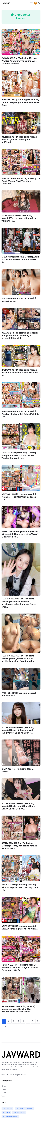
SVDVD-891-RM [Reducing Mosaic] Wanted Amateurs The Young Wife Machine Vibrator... (19, 61)
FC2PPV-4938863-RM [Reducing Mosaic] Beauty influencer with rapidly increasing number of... (18, 730)
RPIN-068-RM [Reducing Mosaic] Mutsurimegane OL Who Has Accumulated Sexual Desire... (18, 1009)
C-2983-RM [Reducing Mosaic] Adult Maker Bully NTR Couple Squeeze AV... (20, 259)
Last (5, 1026)
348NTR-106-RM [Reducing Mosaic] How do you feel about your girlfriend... (20, 139)
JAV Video (6, 1112)
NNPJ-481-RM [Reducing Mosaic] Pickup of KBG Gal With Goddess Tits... (19, 497)
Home (4, 1086)
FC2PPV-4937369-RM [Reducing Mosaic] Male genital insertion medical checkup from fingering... (19, 658)
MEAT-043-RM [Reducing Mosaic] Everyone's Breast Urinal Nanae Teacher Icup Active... (19, 455)
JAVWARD (10, 1075)
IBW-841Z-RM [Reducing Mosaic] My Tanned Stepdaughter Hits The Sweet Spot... (21, 102)
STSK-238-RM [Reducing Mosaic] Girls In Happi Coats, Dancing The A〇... (20, 887)
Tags (3, 1096)
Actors (4, 1089)
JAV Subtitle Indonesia (10, 1116)
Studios (4, 1092)
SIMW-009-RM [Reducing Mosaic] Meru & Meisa (19, 299)
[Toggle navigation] (31, 3)
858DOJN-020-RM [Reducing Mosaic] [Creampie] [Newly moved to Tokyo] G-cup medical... (21, 534)
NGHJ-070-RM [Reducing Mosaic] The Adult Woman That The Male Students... (21, 181)
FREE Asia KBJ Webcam (24, 1108)
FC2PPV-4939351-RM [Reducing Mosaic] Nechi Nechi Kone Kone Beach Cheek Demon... (18, 806)
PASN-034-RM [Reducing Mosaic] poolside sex (19, 694)
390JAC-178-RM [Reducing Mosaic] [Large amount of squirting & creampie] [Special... (20, 335)
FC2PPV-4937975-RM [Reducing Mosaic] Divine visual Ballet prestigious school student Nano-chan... (19, 603)
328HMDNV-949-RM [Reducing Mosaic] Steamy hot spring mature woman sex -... (19, 846)
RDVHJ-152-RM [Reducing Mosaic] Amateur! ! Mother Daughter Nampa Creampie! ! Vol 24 (20, 967)
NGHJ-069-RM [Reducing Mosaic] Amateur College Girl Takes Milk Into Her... (20, 414)
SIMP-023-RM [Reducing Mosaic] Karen (18, 770)
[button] (38, 3)
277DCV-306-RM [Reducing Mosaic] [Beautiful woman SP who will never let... (20, 372)
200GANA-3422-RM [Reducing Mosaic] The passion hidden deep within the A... (19, 218)
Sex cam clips (7, 1108)
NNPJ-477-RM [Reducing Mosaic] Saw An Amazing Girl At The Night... (20, 927)
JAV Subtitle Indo (19, 1112)
